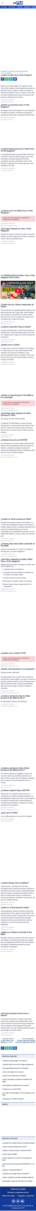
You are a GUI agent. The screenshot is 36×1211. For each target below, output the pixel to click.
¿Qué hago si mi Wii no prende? (13, 1099)
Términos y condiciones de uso (18, 1192)
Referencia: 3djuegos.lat (7, 170)
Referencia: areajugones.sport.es (10, 225)
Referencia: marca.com (7, 102)
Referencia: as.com (6, 323)
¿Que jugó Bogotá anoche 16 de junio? (15, 1068)
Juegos (19, 7)
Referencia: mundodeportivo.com (10, 693)
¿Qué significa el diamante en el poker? (16, 1085)
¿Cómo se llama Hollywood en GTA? (14, 1147)
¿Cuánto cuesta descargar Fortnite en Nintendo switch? (25, 1041)
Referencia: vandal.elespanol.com (10, 809)
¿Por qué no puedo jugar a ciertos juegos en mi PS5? (18, 1094)
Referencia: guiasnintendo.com (9, 706)
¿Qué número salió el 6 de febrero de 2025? (17, 1181)
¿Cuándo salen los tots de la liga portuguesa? (18, 1064)
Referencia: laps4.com (7, 341)
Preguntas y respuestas (25, 1196)
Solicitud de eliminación (8, 99)
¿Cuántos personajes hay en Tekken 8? (15, 1174)
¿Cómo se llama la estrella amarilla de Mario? (18, 1177)
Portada (4, 7)
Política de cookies (8, 1196)
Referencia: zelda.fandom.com (9, 556)
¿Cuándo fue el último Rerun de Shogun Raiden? (18, 1143)
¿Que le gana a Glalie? (9, 1154)
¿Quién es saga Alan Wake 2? (12, 1170)
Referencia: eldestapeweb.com (9, 457)
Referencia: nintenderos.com (8, 243)
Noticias (12, 7)
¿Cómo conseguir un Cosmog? (13, 1072)
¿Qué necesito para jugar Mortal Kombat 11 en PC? (18, 1165)
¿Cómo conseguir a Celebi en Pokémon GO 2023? (17, 1081)
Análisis (27, 7)
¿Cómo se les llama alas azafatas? (14, 1076)
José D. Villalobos (7, 73)
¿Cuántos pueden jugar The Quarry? (14, 1061)
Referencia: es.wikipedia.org (8, 364)
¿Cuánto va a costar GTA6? (11, 1089)
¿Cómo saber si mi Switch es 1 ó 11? (7, 1041)
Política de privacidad (18, 1189)
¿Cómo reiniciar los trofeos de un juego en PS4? (17, 1159)
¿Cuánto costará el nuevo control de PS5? (16, 1150)
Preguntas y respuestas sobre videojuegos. (14, 71)
